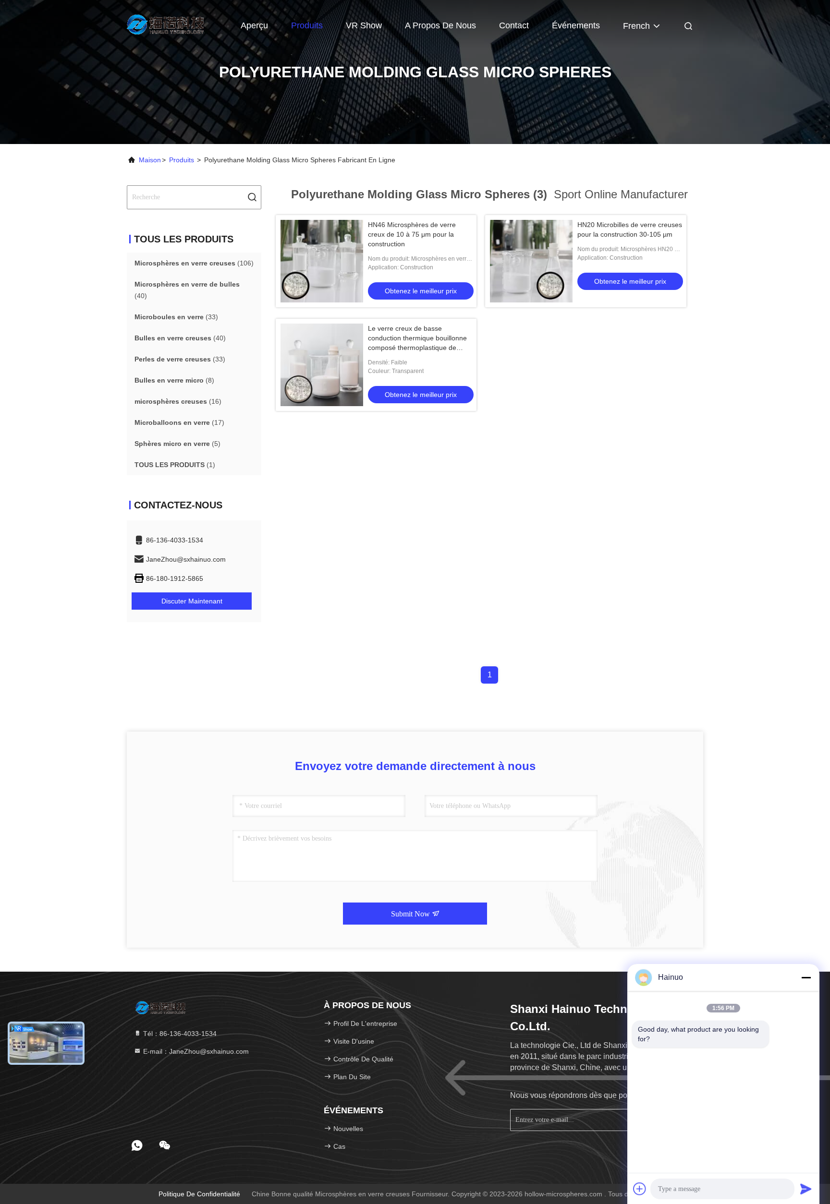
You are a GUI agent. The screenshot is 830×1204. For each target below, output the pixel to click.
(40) (187, 290)
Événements (576, 25)
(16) (177, 401)
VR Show (364, 25)
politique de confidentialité (199, 1194)
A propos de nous (440, 25)
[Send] (806, 1188)
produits (181, 160)
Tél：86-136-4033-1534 (179, 1033)
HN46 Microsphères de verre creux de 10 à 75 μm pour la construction (412, 234)
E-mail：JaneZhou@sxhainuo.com (195, 1051)
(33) (176, 317)
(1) (174, 465)
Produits (307, 25)
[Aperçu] (165, 24)
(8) (174, 380)
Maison (150, 160)
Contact (514, 25)
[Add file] (640, 1188)
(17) (179, 422)
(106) (194, 263)
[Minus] (806, 977)
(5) (177, 443)
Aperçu (254, 25)
